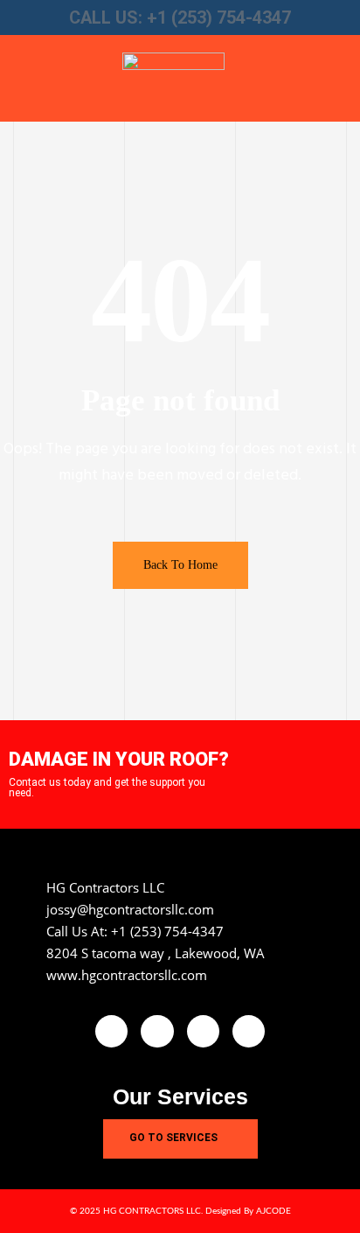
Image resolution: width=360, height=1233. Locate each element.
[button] (45, 78)
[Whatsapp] (248, 1031)
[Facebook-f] (111, 1031)
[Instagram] (203, 1031)
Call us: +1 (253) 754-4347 (180, 17)
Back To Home (180, 564)
